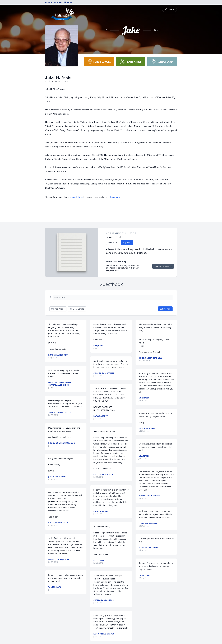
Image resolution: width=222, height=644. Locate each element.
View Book (112, 242)
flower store (114, 196)
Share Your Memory (163, 266)
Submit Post (165, 309)
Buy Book (127, 242)
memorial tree (76, 196)
